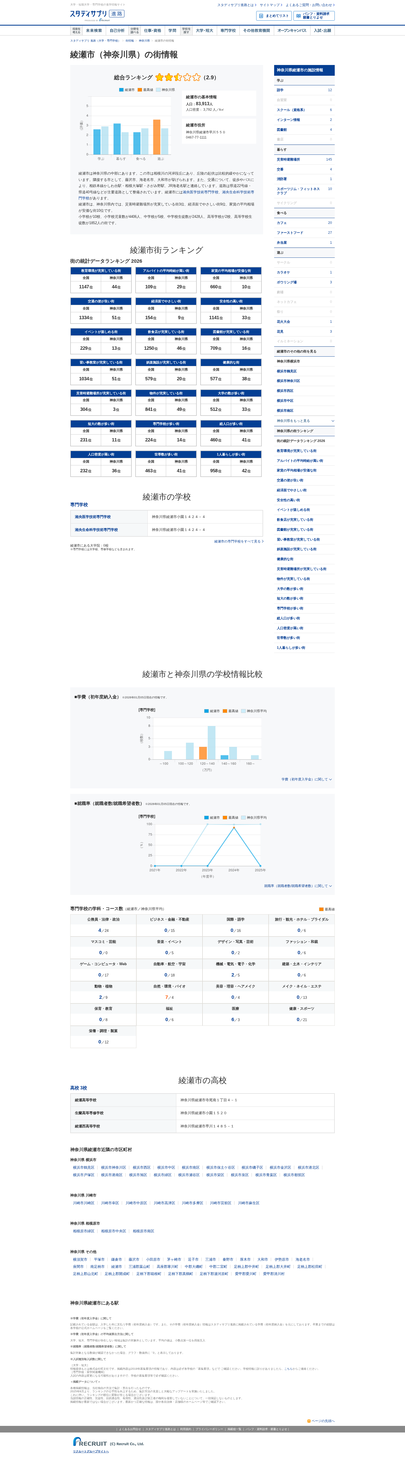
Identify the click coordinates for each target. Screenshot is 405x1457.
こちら (288, 1368)
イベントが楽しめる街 (293, 510)
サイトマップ (270, 5)
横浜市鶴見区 (287, 371)
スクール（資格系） (292, 110)
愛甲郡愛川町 (245, 1274)
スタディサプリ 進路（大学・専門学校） (95, 40)
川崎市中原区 (136, 1203)
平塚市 (99, 1259)
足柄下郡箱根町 (148, 1274)
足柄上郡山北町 (85, 1274)
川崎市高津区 (164, 1203)
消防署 (282, 179)
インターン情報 (288, 120)
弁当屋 (282, 243)
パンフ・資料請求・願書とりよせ (266, 1429)
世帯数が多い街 (288, 638)
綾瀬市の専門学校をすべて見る (237, 541)
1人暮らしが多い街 (291, 648)
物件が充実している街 (293, 579)
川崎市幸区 (110, 1203)
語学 (280, 90)
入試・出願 (322, 31)
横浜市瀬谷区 (189, 1175)
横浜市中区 (285, 401)
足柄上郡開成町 (117, 1274)
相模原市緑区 (83, 1231)
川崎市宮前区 (220, 1203)
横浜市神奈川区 (288, 381)
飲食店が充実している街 (295, 520)
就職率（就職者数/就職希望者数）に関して (296, 886)
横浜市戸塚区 (83, 1175)
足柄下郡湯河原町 (214, 1274)
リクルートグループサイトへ (91, 1451)
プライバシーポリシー (209, 1429)
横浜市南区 (285, 411)
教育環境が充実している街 (297, 451)
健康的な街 (285, 559)
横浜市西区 (285, 391)
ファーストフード (290, 233)
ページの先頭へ (323, 1421)
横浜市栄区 (215, 1175)
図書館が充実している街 (295, 529)
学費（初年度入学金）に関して (305, 779)
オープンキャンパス (292, 31)
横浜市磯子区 (252, 1167)
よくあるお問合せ (130, 1429)
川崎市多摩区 (192, 1203)
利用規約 (185, 1429)
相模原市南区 (143, 1231)
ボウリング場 (287, 282)
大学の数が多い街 (290, 589)
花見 (280, 331)
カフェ (282, 223)
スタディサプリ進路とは (235, 5)
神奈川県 (144, 40)
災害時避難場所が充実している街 (301, 569)
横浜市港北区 (308, 1167)
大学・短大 (204, 31)
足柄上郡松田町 (309, 1267)
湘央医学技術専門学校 (200, 192)
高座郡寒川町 (167, 1267)
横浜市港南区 (112, 1175)
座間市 (78, 1267)
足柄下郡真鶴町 (180, 1274)
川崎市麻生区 (249, 1203)
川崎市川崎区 (83, 1203)
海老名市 (303, 1259)
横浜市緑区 (163, 1175)
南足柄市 (97, 1267)
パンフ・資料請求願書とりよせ (316, 15)
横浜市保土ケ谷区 (220, 1167)
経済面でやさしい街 (292, 490)
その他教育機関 (256, 31)
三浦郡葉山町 (139, 1267)
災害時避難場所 (288, 159)
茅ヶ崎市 (174, 1259)
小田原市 (153, 1259)
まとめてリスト (277, 16)
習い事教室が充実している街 (298, 539)
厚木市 (245, 1259)
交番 (280, 169)
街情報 (130, 40)
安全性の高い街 (288, 500)
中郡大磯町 (194, 1267)
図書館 (282, 130)
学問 (172, 31)
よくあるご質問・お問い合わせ (309, 5)
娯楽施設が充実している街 (297, 549)
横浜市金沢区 (280, 1167)
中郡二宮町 (218, 1267)
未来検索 (94, 31)
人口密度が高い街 (290, 628)
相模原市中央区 (113, 1231)
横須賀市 (80, 1259)
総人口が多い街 (288, 618)
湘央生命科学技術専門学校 (96, 530)
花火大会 (283, 322)
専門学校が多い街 (290, 608)
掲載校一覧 (234, 1429)
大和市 (262, 1259)
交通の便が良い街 (290, 480)
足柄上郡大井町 (278, 1267)
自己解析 (117, 31)
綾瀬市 (116, 1267)
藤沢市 (134, 1259)
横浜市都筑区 (294, 1175)
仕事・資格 (153, 31)
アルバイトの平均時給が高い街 (300, 461)
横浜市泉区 (240, 1175)
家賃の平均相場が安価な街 (297, 470)
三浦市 (210, 1259)
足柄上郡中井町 (246, 1267)
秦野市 (228, 1259)
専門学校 (228, 31)
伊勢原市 (282, 1259)
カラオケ (283, 272)
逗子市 (193, 1259)
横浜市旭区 (138, 1175)
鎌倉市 (116, 1259)
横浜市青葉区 (266, 1175)
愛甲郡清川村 (274, 1274)
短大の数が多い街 (290, 598)
